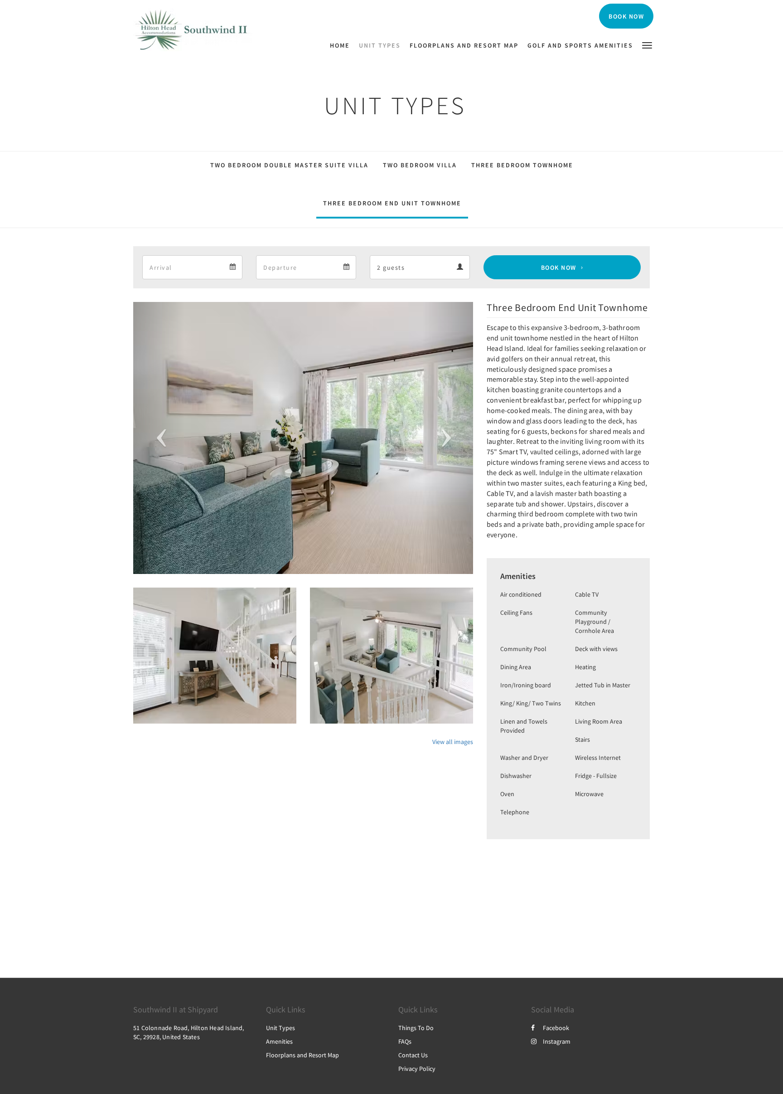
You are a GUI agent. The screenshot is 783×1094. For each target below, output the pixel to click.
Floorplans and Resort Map (302, 1055)
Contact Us (413, 1055)
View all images (452, 742)
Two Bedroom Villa (420, 165)
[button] (647, 44)
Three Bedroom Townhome (522, 165)
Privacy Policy (416, 1069)
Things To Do (416, 1028)
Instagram (556, 1041)
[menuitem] (342, 45)
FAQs (404, 1041)
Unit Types (280, 1028)
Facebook (556, 1028)
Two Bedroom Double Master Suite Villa (289, 165)
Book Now (558, 267)
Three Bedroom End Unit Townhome (392, 203)
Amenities (279, 1041)
